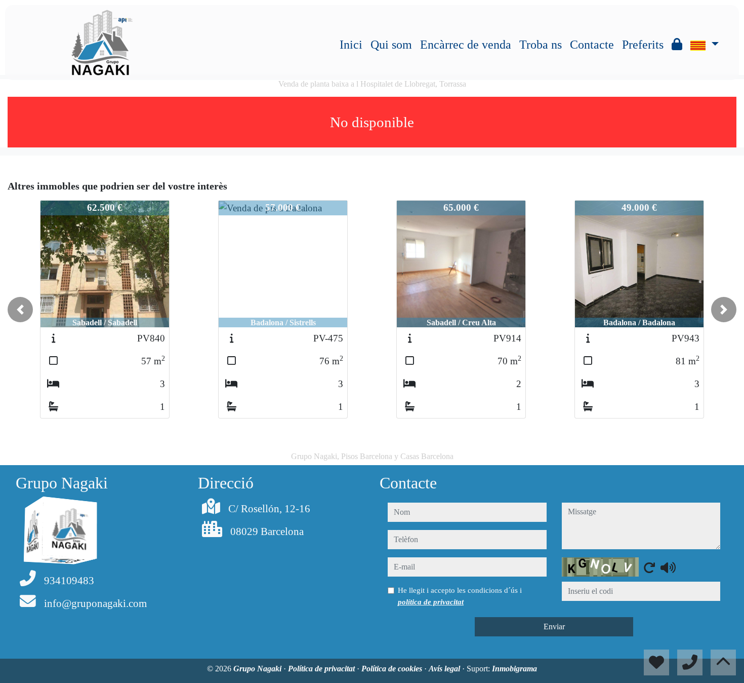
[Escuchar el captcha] (668, 567)
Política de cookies (392, 668)
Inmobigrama (514, 668)
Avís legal (445, 668)
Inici (351, 44)
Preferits (643, 44)
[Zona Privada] (677, 44)
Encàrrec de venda (465, 44)
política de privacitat (431, 602)
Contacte (592, 44)
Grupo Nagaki (258, 668)
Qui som (391, 44)
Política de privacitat (322, 668)
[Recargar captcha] (649, 567)
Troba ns (540, 44)
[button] (20, 309)
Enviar (554, 626)
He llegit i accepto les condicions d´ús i (460, 595)
